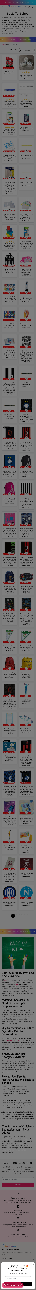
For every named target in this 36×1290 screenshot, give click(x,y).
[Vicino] (33, 1264)
